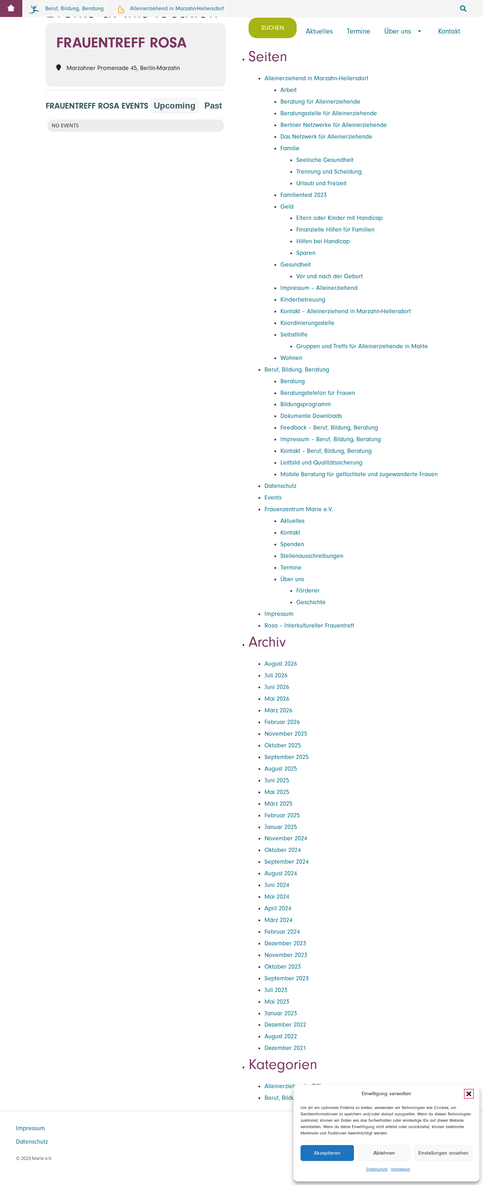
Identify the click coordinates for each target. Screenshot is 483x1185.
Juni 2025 (276, 780)
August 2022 (280, 1036)
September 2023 (286, 978)
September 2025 (286, 757)
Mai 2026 (276, 698)
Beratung (292, 381)
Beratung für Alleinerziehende (320, 101)
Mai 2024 (276, 896)
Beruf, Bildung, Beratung (296, 369)
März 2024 (278, 920)
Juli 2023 (275, 990)
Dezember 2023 (285, 943)
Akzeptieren (327, 1153)
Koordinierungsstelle (307, 323)
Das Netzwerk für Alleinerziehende (326, 136)
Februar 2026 (282, 722)
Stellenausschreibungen (311, 556)
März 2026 (278, 710)
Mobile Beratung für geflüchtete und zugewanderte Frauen (359, 474)
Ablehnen (384, 1153)
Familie (289, 148)
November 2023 (285, 955)
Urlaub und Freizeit (321, 183)
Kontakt (290, 532)
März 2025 (278, 803)
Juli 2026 (275, 675)
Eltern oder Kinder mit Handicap (339, 218)
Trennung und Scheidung (329, 171)
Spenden (292, 544)
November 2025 (285, 733)
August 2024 (280, 873)
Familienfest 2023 (303, 195)
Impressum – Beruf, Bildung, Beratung (330, 439)
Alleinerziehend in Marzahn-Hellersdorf (316, 78)
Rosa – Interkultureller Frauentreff (309, 625)
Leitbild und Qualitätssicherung (321, 462)
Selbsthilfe (294, 334)
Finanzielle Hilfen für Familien (335, 229)
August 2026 (280, 663)
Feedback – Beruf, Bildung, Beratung (329, 427)
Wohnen (291, 358)
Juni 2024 (276, 885)
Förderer (308, 590)
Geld (286, 206)
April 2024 (277, 908)
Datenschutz (377, 1169)
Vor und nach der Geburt (329, 276)
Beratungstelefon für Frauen (317, 393)
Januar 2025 (280, 827)
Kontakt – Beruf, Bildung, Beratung (326, 451)
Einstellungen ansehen (443, 1153)
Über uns (292, 579)
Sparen (305, 253)
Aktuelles (292, 521)
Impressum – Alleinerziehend (318, 288)
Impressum (400, 1169)
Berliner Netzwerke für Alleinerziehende (333, 125)
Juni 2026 (276, 687)
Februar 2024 (282, 931)
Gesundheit (295, 264)
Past (213, 105)
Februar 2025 (282, 815)
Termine (291, 567)
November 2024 (285, 838)
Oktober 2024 (282, 850)
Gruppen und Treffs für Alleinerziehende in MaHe (362, 346)
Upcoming (175, 105)
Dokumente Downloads (311, 416)
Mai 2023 (276, 1001)
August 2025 (280, 768)
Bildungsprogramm (305, 404)
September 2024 (286, 861)
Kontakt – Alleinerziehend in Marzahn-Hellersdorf (345, 311)
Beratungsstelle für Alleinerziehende (328, 113)
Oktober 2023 (282, 966)
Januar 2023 (280, 1013)
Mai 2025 (276, 792)
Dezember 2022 (285, 1024)
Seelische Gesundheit (325, 160)
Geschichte (311, 602)
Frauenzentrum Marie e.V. (298, 509)
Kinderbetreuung (302, 299)
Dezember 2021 (285, 1048)
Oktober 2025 (282, 745)
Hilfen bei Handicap (323, 241)
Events (272, 497)
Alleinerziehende (286, 1086)
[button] (468, 1093)
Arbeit (288, 90)
